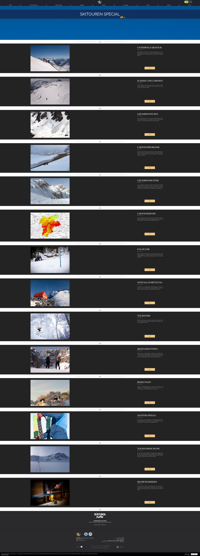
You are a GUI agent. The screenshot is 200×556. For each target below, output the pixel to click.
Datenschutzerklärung (4, 554)
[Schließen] (198, 554)
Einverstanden (194, 554)
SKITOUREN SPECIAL (100, 14)
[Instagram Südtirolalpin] (118, 547)
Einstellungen (187, 554)
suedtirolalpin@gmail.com (83, 540)
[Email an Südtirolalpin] (81, 547)
